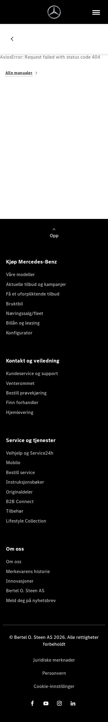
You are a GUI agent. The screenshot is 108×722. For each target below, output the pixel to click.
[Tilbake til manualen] (14, 39)
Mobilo (13, 462)
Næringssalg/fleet (24, 313)
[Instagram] (59, 703)
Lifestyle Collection (26, 521)
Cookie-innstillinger (54, 686)
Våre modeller (20, 274)
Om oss (13, 561)
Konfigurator (19, 333)
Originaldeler (19, 492)
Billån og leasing (23, 323)
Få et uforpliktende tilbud (32, 294)
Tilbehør (14, 511)
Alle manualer (19, 73)
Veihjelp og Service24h (29, 453)
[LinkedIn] (72, 703)
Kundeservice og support (32, 373)
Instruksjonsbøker (25, 482)
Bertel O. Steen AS (25, 590)
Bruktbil (14, 304)
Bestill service (20, 472)
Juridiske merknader (54, 660)
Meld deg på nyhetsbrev (31, 600)
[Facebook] (32, 703)
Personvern (54, 673)
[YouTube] (46, 703)
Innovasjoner (20, 581)
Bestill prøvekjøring (26, 393)
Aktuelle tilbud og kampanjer (36, 284)
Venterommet (20, 383)
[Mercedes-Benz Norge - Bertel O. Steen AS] (54, 12)
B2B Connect (20, 501)
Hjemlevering (19, 412)
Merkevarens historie (28, 571)
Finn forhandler (22, 402)
